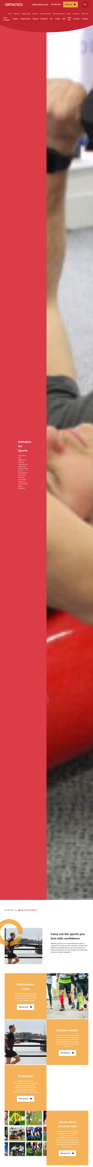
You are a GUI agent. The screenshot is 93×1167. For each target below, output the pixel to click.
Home (10, 13)
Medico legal (26, 13)
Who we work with (59, 13)
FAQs (68, 13)
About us (17, 13)
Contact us (76, 13)
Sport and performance (29, 910)
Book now (85, 13)
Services (35, 13)
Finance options (45, 13)
